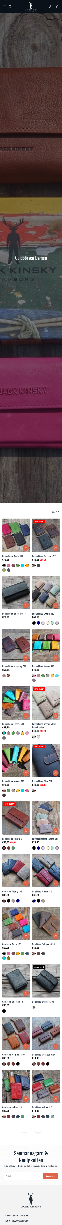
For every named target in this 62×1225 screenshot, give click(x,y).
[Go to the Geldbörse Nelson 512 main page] (46, 1086)
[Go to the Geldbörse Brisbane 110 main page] (16, 981)
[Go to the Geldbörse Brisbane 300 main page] (46, 981)
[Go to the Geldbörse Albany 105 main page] (16, 870)
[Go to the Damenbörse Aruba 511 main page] (16, 535)
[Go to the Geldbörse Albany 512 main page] (46, 870)
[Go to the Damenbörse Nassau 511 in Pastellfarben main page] (46, 703)
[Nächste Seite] (38, 1129)
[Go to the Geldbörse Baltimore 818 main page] (46, 923)
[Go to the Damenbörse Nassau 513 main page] (16, 760)
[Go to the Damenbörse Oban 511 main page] (46, 760)
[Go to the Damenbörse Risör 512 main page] (16, 818)
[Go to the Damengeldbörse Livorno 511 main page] (46, 818)
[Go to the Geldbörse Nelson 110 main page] (16, 1086)
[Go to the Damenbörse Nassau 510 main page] (46, 645)
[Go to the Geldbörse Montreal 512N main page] (46, 1033)
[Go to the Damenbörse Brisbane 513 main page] (16, 592)
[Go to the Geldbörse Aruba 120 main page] (16, 923)
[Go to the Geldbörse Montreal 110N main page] (16, 1033)
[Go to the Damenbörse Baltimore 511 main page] (46, 535)
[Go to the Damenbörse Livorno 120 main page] (46, 592)
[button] (10, 7)
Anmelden (50, 1176)
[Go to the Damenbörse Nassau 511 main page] (16, 703)
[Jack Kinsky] (31, 7)
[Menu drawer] (4, 7)
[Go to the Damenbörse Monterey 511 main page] (16, 645)
